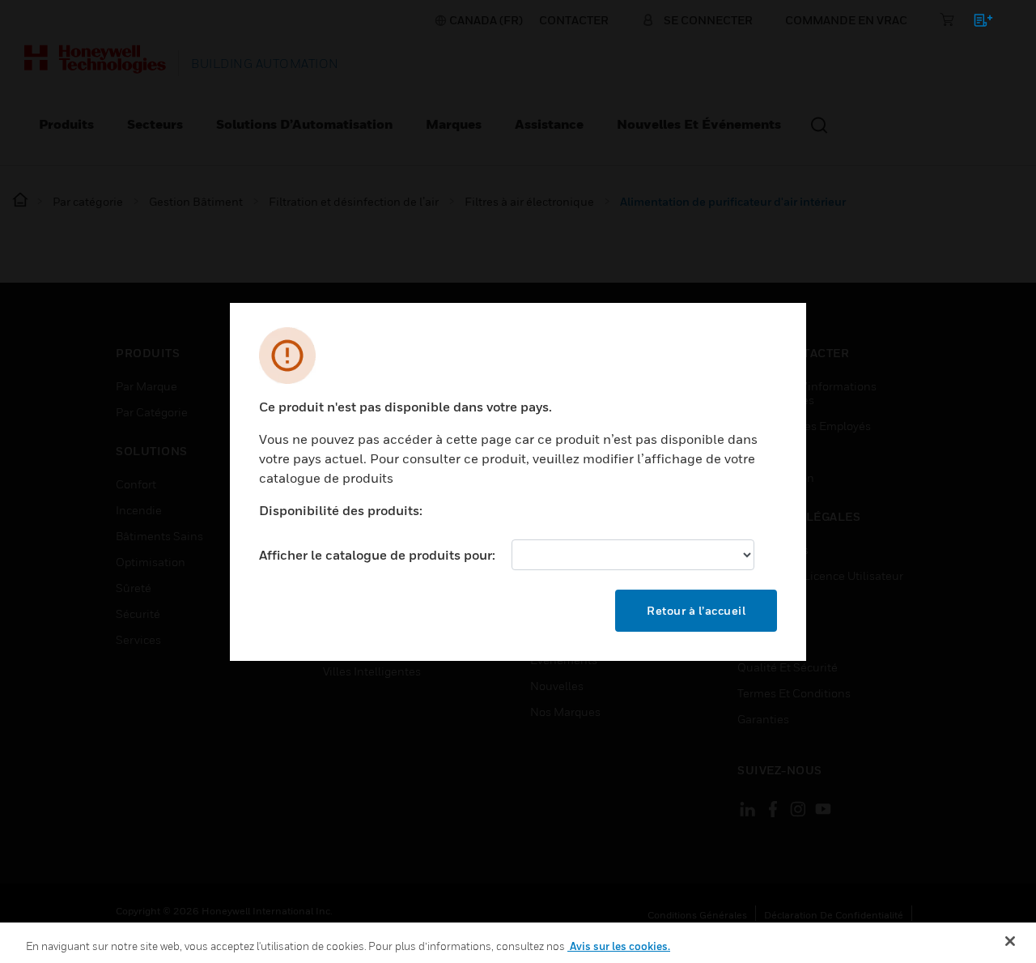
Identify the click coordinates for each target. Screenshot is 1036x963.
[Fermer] (1010, 941)
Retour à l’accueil (696, 610)
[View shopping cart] (976, 23)
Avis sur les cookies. (618, 946)
